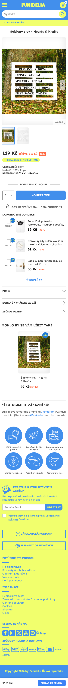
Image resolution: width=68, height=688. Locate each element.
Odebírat (54, 507)
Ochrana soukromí (13, 602)
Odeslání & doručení (14, 573)
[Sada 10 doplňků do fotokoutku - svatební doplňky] (20, 226)
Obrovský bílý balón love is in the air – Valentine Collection (45, 242)
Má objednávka (11, 566)
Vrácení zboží (10, 577)
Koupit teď (40, 195)
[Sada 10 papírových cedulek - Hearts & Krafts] (20, 265)
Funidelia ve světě (13, 595)
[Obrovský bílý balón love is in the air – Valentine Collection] (20, 245)
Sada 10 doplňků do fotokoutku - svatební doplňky (46, 223)
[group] (8, 135)
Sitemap (7, 609)
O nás (5, 612)
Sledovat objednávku (36, 545)
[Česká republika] (5, 633)
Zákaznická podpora (36, 533)
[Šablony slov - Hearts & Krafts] (34, 352)
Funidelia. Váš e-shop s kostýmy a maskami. (33, 5)
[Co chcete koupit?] (4, 5)
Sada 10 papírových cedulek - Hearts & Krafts (46, 262)
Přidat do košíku (51, 683)
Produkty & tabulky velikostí (19, 570)
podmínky (13, 519)
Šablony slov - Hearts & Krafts (34, 379)
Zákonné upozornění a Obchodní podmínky (28, 599)
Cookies (7, 606)
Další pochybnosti (13, 580)
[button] (63, 84)
